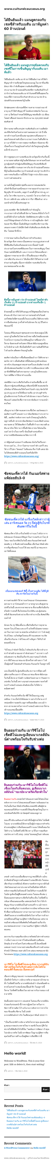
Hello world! (15, 1053)
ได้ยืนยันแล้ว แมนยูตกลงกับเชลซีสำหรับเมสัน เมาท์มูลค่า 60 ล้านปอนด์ (26, 24)
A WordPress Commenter (17, 1148)
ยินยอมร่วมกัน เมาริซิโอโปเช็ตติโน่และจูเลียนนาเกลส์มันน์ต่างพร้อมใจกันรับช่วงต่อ (26, 734)
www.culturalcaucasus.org (24, 9)
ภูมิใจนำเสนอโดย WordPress (38, 1158)
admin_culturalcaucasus (18, 463)
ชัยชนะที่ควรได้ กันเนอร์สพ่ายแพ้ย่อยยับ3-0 (26, 1117)
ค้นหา (6, 1085)
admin (10, 1071)
